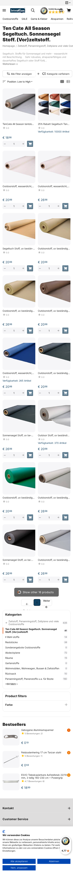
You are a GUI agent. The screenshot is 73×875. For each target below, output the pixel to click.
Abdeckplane (36, 652)
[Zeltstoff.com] (18, 10)
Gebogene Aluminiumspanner (37, 730)
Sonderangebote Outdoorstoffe (36, 647)
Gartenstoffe (36, 663)
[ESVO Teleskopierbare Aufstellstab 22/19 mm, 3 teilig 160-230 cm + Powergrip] (11, 781)
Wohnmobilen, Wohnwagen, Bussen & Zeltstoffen (36, 668)
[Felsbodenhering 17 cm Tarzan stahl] (11, 759)
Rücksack (36, 673)
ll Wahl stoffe (36, 637)
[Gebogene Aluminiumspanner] (11, 737)
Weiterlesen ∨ (10, 63)
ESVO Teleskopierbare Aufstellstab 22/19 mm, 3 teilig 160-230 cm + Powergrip (44, 776)
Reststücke (36, 642)
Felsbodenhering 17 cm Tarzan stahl (41, 752)
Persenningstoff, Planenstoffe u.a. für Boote (36, 678)
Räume (36, 657)
